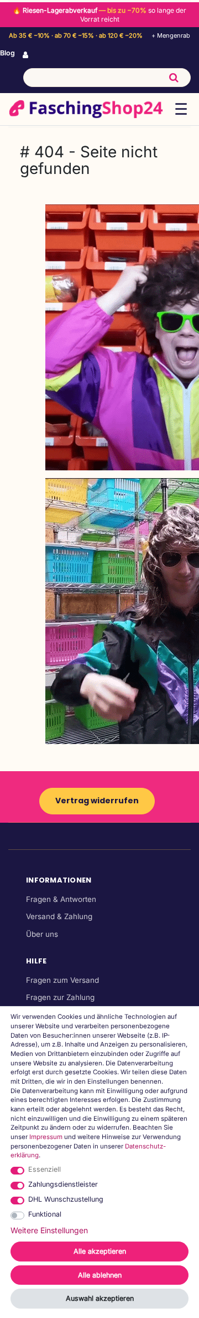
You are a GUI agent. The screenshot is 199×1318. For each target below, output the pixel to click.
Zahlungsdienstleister (63, 1184)
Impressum (45, 1137)
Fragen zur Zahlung (60, 997)
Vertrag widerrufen (97, 800)
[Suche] (174, 77)
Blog (7, 53)
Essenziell (44, 1169)
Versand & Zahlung (59, 916)
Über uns (42, 934)
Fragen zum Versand (62, 980)
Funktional (44, 1214)
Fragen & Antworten (61, 899)
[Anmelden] (26, 55)
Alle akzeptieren (100, 1251)
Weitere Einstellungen (49, 1230)
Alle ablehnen (100, 1275)
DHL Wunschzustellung (65, 1199)
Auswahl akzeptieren (100, 1298)
